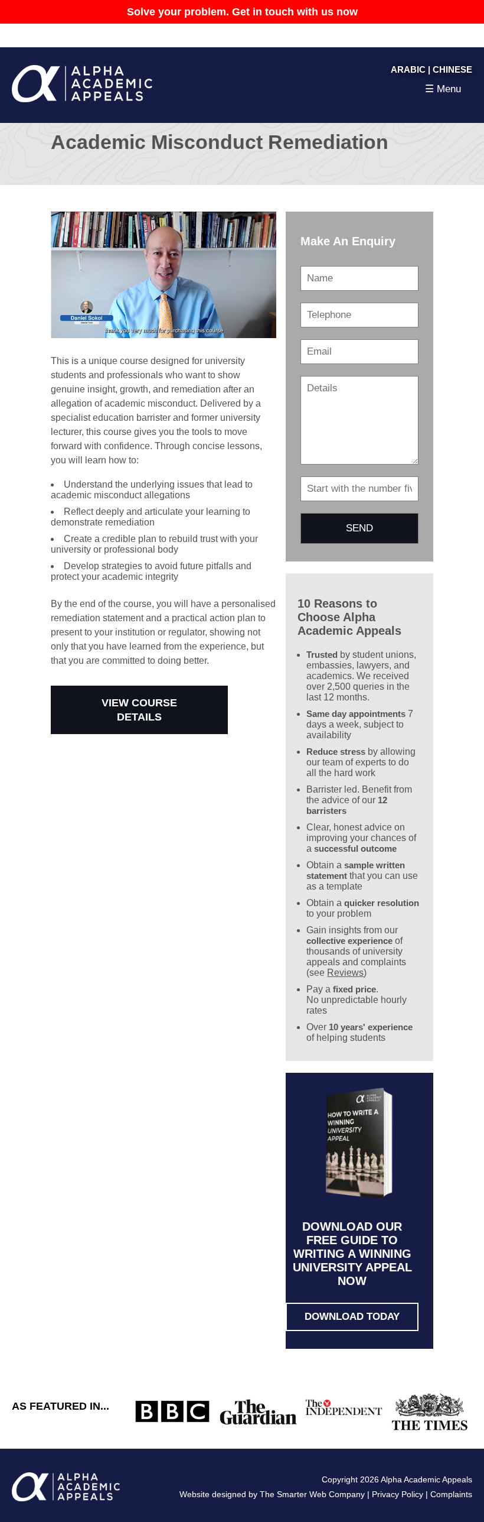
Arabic (408, 69)
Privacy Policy (397, 1494)
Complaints (451, 1494)
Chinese (452, 69)
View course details (139, 710)
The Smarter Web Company (312, 1494)
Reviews (345, 973)
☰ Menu (443, 89)
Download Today (352, 1316)
